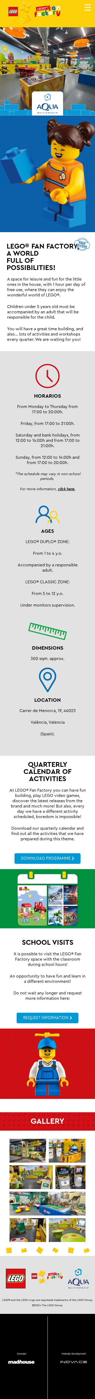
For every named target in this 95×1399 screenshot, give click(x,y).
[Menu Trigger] (87, 7)
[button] (28, 1151)
